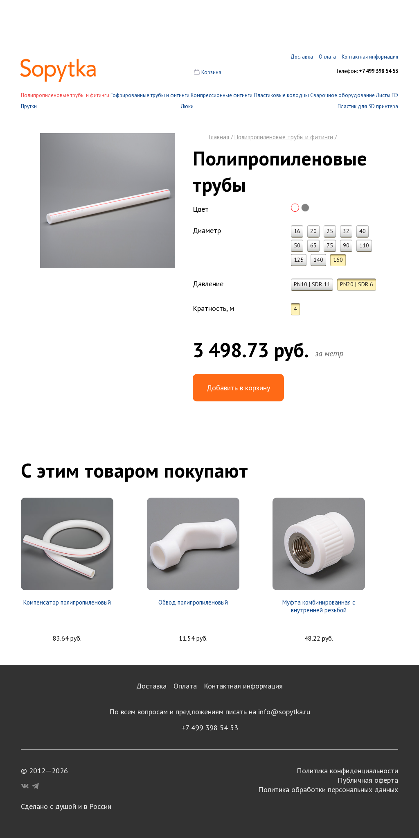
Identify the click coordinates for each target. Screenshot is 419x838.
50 (297, 245)
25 (330, 231)
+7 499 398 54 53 (209, 727)
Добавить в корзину (238, 387)
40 (362, 231)
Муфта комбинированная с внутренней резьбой (318, 606)
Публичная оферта (368, 780)
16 (297, 231)
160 (338, 259)
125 (299, 259)
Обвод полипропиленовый (193, 602)
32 (346, 231)
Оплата (185, 686)
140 (318, 259)
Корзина (211, 72)
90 (346, 245)
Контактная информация (243, 686)
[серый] (305, 207)
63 (313, 245)
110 (364, 245)
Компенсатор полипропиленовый (67, 602)
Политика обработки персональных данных (328, 789)
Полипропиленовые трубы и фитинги (65, 95)
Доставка (151, 686)
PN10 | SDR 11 (312, 284)
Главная (219, 137)
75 (330, 245)
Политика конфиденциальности (347, 770)
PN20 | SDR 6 (356, 284)
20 (313, 231)
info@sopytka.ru (284, 711)
